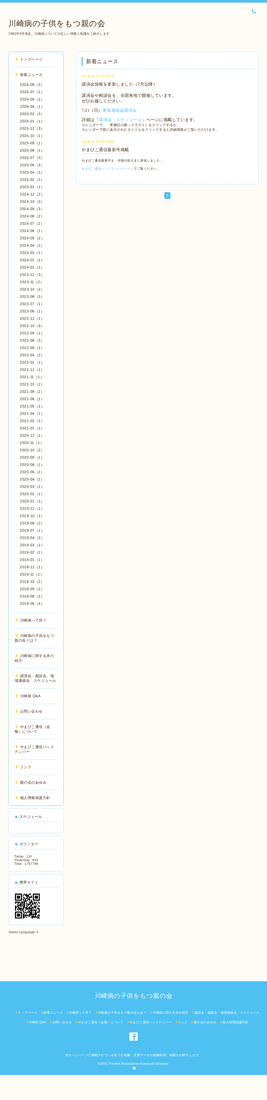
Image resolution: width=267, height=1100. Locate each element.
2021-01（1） (32, 428)
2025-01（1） (32, 187)
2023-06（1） (32, 311)
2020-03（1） (32, 486)
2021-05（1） (32, 406)
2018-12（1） (32, 567)
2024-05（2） (32, 238)
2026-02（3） (32, 114)
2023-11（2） (32, 282)
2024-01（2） (32, 267)
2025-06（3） (32, 165)
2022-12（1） (32, 318)
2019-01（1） (32, 560)
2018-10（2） (32, 581)
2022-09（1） (32, 333)
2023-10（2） (32, 289)
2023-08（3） (32, 296)
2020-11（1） (32, 443)
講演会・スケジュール (120, 119)
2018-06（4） (32, 603)
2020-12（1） (32, 435)
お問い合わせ (31, 711)
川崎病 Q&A (30, 696)
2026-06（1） (32, 99)
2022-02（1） (32, 362)
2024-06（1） (32, 231)
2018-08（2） (32, 596)
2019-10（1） (32, 516)
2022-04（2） (32, 355)
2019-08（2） (32, 523)
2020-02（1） (32, 494)
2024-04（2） (32, 245)
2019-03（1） (32, 545)
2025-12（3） (32, 128)
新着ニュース (31, 75)
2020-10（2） (32, 450)
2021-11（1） (32, 377)
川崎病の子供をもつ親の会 (56, 23)
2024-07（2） (32, 223)
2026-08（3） (32, 84)
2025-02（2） (32, 180)
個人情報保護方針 (35, 798)
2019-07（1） (32, 530)
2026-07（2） (32, 92)
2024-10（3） (32, 201)
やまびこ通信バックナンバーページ (108, 168)
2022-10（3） (32, 326)
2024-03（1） (32, 253)
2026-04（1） (32, 106)
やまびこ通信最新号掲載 (105, 149)
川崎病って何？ (33, 620)
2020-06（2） (32, 472)
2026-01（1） (32, 121)
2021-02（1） (32, 421)
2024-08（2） (32, 216)
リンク (25, 767)
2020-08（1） (32, 465)
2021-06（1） (32, 399)
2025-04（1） (32, 172)
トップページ (31, 59)
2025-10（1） (32, 136)
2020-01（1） (32, 501)
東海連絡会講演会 (119, 110)
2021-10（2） (32, 384)
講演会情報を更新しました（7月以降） (119, 84)
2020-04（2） (32, 479)
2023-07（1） (32, 304)
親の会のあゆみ (33, 782)
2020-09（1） (32, 457)
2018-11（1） (32, 574)
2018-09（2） (32, 589)
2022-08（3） (32, 340)
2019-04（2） (32, 538)
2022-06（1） (32, 348)
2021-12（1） (32, 370)
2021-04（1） (32, 413)
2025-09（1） (32, 143)
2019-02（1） (32, 552)
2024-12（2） (32, 194)
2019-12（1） (32, 508)
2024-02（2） (32, 260)
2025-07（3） (32, 158)
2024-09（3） (32, 209)
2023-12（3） (32, 275)
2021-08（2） (32, 391)
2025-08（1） (32, 150)
